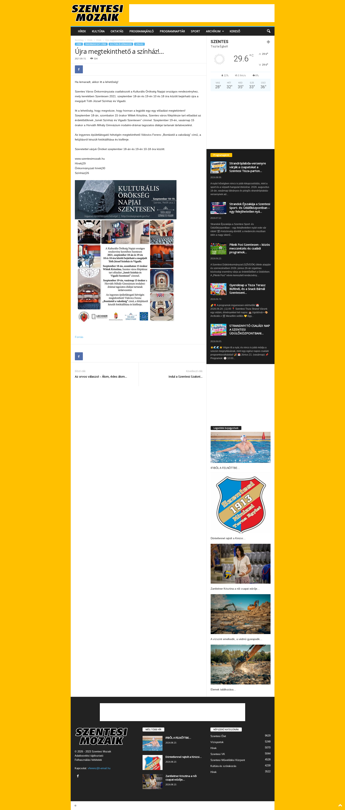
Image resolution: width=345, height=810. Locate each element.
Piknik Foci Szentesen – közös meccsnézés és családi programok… (249, 248)
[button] (268, 31)
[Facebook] (79, 69)
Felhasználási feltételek (88, 759)
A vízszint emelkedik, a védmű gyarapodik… (236, 639)
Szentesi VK (217, 754)
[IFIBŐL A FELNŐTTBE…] (241, 447)
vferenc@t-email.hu (99, 768)
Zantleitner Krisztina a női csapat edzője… (235, 588)
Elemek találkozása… (223, 689)
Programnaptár (172, 31)
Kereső (235, 31)
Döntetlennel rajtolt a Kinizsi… (228, 538)
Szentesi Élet (218, 736)
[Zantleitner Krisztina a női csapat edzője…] (241, 564)
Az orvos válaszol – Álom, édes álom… (101, 376)
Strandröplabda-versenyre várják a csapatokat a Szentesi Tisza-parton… (247, 167)
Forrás (79, 337)
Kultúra (98, 31)
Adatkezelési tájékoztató (89, 755)
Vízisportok (217, 742)
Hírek (82, 31)
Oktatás (117, 31)
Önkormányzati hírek (95, 44)
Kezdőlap (79, 40)
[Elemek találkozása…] (241, 664)
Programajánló (141, 31)
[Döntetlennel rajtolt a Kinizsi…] (241, 503)
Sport (195, 31)
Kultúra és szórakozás (121, 44)
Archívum (213, 31)
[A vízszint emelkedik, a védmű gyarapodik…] (241, 614)
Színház (139, 44)
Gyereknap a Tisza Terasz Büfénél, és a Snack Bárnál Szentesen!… (247, 289)
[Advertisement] (202, 13)
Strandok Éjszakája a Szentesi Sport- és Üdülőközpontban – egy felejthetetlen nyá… (249, 207)
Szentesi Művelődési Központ (227, 760)
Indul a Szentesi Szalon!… (185, 376)
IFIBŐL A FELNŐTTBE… (225, 467)
